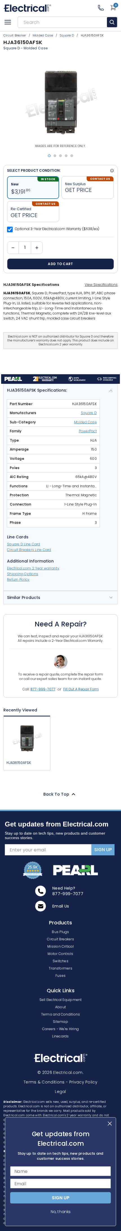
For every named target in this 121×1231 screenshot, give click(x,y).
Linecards (60, 1036)
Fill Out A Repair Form (81, 689)
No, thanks (60, 1211)
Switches (60, 961)
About (60, 1007)
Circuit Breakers (60, 939)
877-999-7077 (42, 689)
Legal (60, 1091)
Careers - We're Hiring (60, 1028)
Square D (11, 48)
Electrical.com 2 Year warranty (33, 568)
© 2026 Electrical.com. (60, 1072)
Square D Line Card (23, 544)
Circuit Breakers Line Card (29, 549)
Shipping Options (22, 573)
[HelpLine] (104, 7)
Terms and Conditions (60, 1014)
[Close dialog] (110, 1123)
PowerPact (88, 431)
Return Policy (18, 579)
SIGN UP (103, 849)
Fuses (60, 975)
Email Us (60, 906)
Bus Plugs (60, 931)
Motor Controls (60, 953)
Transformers (60, 968)
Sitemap (60, 1021)
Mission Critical (60, 946)
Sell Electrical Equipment (60, 999)
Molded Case (36, 48)
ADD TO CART (60, 263)
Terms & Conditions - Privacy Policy (60, 1082)
